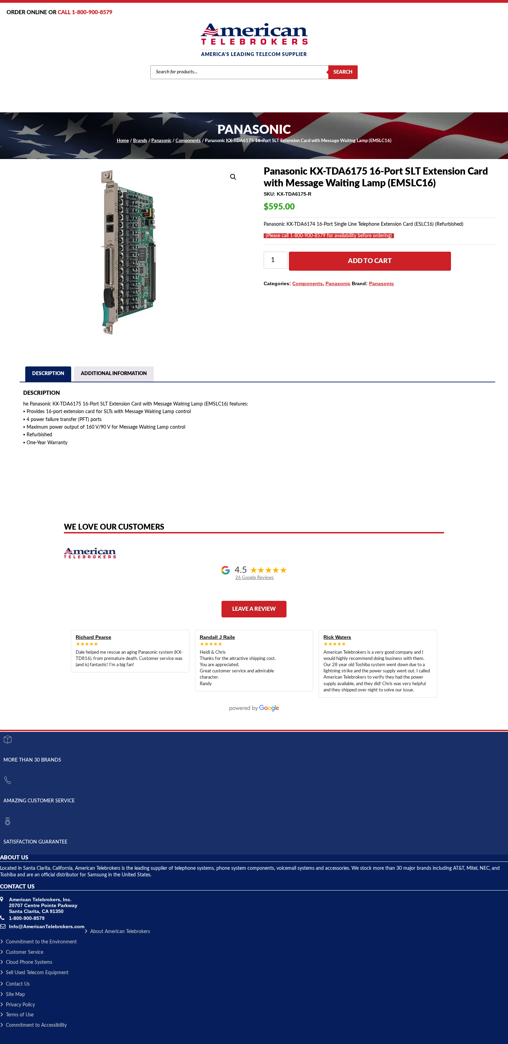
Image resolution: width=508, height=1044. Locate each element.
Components (188, 141)
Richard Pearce (93, 637)
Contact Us (18, 984)
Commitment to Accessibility (36, 1025)
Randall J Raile (217, 637)
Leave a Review (254, 609)
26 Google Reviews (254, 578)
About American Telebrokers (120, 931)
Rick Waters (337, 637)
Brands (140, 141)
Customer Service (24, 952)
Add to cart (370, 261)
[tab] (48, 374)
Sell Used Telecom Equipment (37, 972)
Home (123, 141)
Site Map (15, 994)
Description (48, 373)
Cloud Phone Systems (29, 962)
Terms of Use (20, 1015)
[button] (233, 177)
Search (342, 72)
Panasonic (161, 141)
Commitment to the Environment (41, 942)
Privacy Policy (20, 1005)
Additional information (114, 373)
